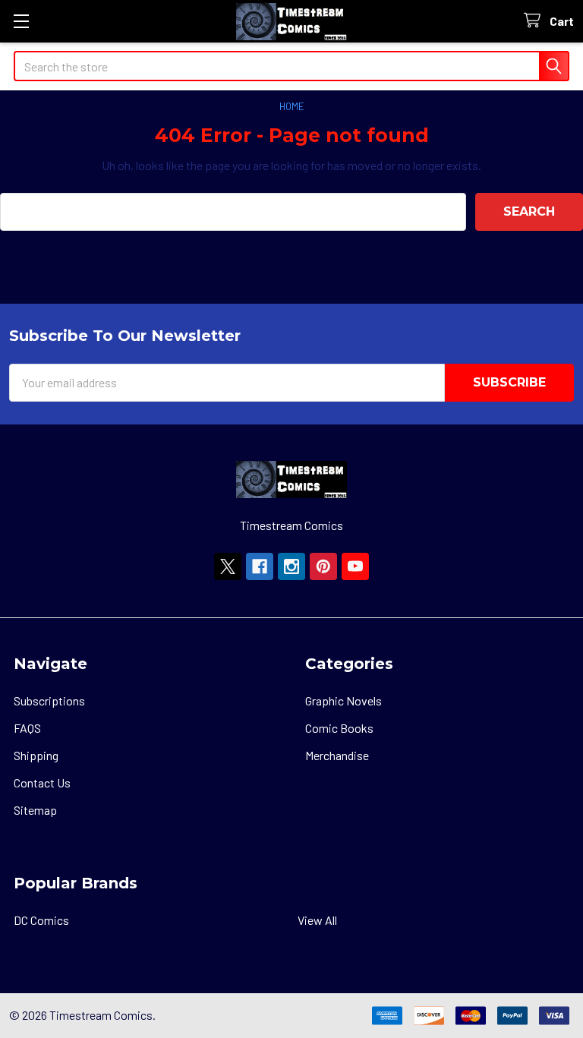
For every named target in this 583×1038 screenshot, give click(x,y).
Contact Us (42, 782)
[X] (227, 566)
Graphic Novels (343, 700)
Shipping (36, 755)
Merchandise (337, 755)
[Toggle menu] (21, 21)
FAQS (27, 728)
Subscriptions (49, 700)
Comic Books (339, 728)
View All (317, 920)
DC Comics (41, 920)
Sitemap (35, 810)
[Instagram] (291, 566)
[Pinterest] (323, 566)
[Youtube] (355, 566)
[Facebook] (259, 566)
